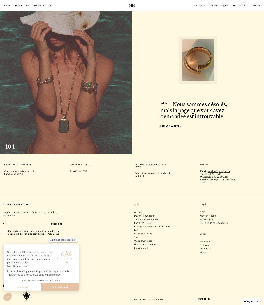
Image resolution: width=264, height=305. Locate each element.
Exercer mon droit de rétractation (152, 226)
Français (248, 301)
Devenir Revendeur (144, 215)
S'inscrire (56, 224)
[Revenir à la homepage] (132, 17)
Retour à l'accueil (170, 126)
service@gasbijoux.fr (219, 171)
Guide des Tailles (143, 233)
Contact (138, 212)
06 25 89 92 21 (220, 176)
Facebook (205, 241)
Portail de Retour (143, 223)
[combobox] (251, 301)
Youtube (204, 252)
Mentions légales (209, 215)
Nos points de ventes (145, 244)
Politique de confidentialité (214, 223)
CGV (202, 212)
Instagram (205, 248)
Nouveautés (22, 6)
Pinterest (204, 245)
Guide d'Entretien (143, 241)
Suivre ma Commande (146, 219)
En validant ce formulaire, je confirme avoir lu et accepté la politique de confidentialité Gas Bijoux (33, 232)
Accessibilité (206, 219)
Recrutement (141, 248)
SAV (136, 237)
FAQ (136, 230)
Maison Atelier (42, 6)
